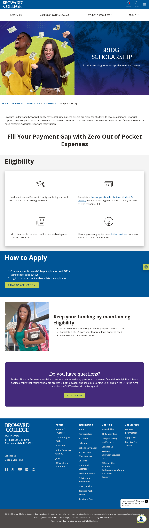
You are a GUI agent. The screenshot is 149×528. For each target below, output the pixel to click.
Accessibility (108, 429)
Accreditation (85, 434)
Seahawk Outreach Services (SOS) (111, 455)
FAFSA (66, 271)
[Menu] (144, 5)
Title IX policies (91, 521)
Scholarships (50, 103)
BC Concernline (109, 434)
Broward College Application (42, 271)
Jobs (57, 458)
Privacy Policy (85, 486)
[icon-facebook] (7, 469)
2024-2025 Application (21, 285)
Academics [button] (16, 15)
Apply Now (130, 437)
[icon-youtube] (21, 469)
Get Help (107, 424)
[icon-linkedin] (28, 469)
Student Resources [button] (99, 15)
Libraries (83, 460)
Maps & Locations (14, 459)
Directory (60, 445)
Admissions (17, 103)
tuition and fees (119, 234)
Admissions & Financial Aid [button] (55, 15)
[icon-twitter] (14, 469)
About (82, 429)
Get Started (132, 424)
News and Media (87, 473)
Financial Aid (33, 103)
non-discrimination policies (70, 521)
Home (5, 103)
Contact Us (74, 395)
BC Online (83, 438)
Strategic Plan (86, 499)
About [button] (132, 15)
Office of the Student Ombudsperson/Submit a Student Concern (113, 470)
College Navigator (88, 447)
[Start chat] (141, 519)
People (59, 424)
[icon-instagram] (35, 469)
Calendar (83, 443)
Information (86, 424)
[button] (146, 267)
